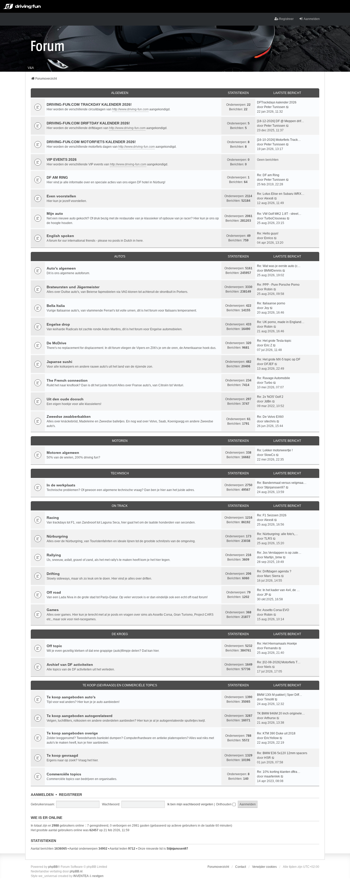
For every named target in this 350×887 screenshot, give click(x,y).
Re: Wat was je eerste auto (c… (279, 266)
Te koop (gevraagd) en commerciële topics (120, 685)
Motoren (120, 441)
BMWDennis (273, 270)
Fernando (271, 648)
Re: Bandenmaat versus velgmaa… (281, 483)
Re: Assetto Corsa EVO (273, 610)
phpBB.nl (76, 871)
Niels (267, 667)
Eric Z (268, 345)
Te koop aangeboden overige (72, 733)
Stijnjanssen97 (274, 487)
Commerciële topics (64, 774)
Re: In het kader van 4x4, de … (278, 590)
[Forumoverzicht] (47, 45)
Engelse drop (58, 324)
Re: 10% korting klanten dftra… (278, 772)
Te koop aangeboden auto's (71, 697)
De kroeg (120, 634)
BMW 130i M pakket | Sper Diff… (279, 695)
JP (266, 594)
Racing (53, 518)
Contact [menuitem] (240, 867)
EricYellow (271, 738)
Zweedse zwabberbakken (69, 416)
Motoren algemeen (63, 453)
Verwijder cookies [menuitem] (264, 867)
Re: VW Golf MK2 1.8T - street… (279, 214)
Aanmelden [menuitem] (312, 19)
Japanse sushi (59, 362)
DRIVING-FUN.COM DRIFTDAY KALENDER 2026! (88, 123)
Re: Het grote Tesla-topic (274, 341)
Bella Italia (56, 306)
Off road (54, 592)
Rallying (54, 555)
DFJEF (269, 364)
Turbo (268, 382)
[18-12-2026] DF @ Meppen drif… (280, 121)
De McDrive (56, 343)
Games (53, 610)
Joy (266, 308)
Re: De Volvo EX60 (270, 417)
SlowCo (269, 455)
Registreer (70, 795)
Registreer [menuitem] (286, 19)
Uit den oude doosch (65, 399)
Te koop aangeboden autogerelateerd (79, 716)
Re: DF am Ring (268, 175)
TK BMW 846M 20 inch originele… (281, 713)
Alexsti (268, 198)
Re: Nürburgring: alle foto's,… (277, 534)
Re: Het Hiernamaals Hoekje (277, 643)
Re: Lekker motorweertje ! (275, 450)
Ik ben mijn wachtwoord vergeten (190, 804)
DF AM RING (57, 177)
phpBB (53, 867)
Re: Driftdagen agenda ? (274, 571)
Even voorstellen (61, 196)
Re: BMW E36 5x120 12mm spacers (282, 753)
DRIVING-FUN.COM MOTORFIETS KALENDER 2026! (91, 142)
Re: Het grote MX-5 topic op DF (278, 359)
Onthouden (224, 804)
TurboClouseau (275, 218)
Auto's (119, 256)
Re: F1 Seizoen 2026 (271, 515)
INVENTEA (81, 876)
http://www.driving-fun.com (130, 109)
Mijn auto (55, 213)
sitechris (270, 421)
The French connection (67, 380)
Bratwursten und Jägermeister (73, 287)
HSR (267, 758)
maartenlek (272, 776)
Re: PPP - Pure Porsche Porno (278, 284)
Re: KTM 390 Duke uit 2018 (276, 733)
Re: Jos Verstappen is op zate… (279, 552)
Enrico (268, 238)
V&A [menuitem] (31, 68)
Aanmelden (42, 795)
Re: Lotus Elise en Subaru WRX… (280, 194)
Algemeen (119, 93)
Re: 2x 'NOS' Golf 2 (270, 397)
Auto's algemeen (61, 268)
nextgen (98, 876)
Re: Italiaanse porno (271, 303)
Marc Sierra (272, 576)
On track (120, 506)
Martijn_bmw (273, 557)
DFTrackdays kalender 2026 (276, 102)
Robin (268, 289)
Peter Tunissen (274, 107)
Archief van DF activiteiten (70, 664)
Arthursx (270, 718)
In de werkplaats (61, 485)
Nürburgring (57, 536)
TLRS (268, 538)
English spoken (60, 236)
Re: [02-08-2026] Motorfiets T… (279, 662)
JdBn (267, 401)
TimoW (269, 699)
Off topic (54, 646)
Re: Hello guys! (267, 233)
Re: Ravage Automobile (273, 378)
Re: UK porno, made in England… (280, 322)
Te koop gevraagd (62, 755)
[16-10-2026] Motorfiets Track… (279, 140)
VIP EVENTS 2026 (62, 159)
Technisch (120, 473)
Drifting (53, 574)
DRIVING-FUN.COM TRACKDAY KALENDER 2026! (89, 104)
